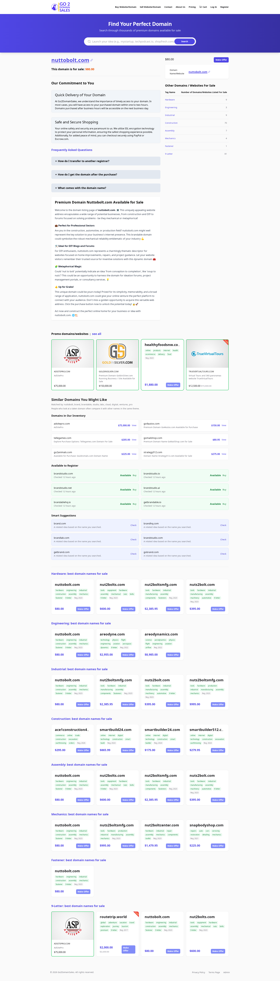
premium (104, 930)
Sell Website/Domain (150, 7)
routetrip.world (113, 916)
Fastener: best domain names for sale (78, 860)
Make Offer (221, 59)
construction (61, 594)
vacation (123, 922)
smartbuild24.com (116, 729)
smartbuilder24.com (162, 729)
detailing (205, 834)
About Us (180, 7)
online (148, 350)
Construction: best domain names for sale (81, 719)
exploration (105, 926)
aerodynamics (160, 640)
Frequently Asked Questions (71, 150)
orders (71, 743)
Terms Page (214, 972)
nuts (125, 594)
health (175, 350)
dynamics (104, 647)
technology (105, 640)
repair (169, 831)
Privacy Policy (198, 972)
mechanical (116, 594)
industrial (83, 590)
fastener (59, 598)
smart (127, 739)
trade (77, 735)
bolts (132, 594)
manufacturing (152, 594)
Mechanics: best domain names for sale (79, 814)
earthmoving (61, 743)
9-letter (68, 598)
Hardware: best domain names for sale (79, 574)
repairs (193, 831)
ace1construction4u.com (76, 729)
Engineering (171, 107)
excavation (73, 739)
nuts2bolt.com (202, 584)
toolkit (148, 838)
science (149, 640)
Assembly (169, 130)
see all (96, 334)
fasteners (162, 598)
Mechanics (170, 138)
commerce (60, 735)
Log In (213, 7)
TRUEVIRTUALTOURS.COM (201, 371)
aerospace (127, 643)
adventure (112, 922)
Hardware (170, 99)
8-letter (114, 647)
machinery (194, 598)
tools (103, 590)
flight (123, 640)
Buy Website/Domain (125, 7)
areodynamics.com (161, 634)
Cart (205, 7)
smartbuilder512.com (208, 729)
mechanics (83, 594)
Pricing (192, 7)
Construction (171, 122)
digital (120, 735)
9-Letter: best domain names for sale (78, 906)
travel (132, 922)
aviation (116, 643)
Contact (168, 7)
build (103, 743)
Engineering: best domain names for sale (81, 623)
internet (166, 350)
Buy (134, 475)
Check (133, 525)
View (134, 425)
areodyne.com (112, 634)
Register (224, 7)
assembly (72, 594)
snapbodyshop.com (207, 825)
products (157, 350)
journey (116, 926)
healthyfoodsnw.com (163, 344)
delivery (161, 354)
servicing (215, 831)
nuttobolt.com (70, 60)
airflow (148, 647)
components (151, 598)
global (103, 922)
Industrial (170, 115)
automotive (206, 598)
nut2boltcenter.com (162, 825)
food (169, 354)
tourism (125, 926)
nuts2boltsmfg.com (207, 680)
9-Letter (169, 153)
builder (148, 743)
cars (207, 831)
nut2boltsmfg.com (161, 584)
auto (201, 831)
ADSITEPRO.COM (62, 371)
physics (115, 640)
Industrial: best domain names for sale (79, 669)
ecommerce (150, 354)
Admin (226, 972)
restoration (195, 834)
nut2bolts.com (112, 584)
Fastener (169, 146)
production (212, 686)
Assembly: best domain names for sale (79, 765)
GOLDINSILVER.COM (109, 371)
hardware (60, 590)
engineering (71, 590)
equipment (111, 590)
